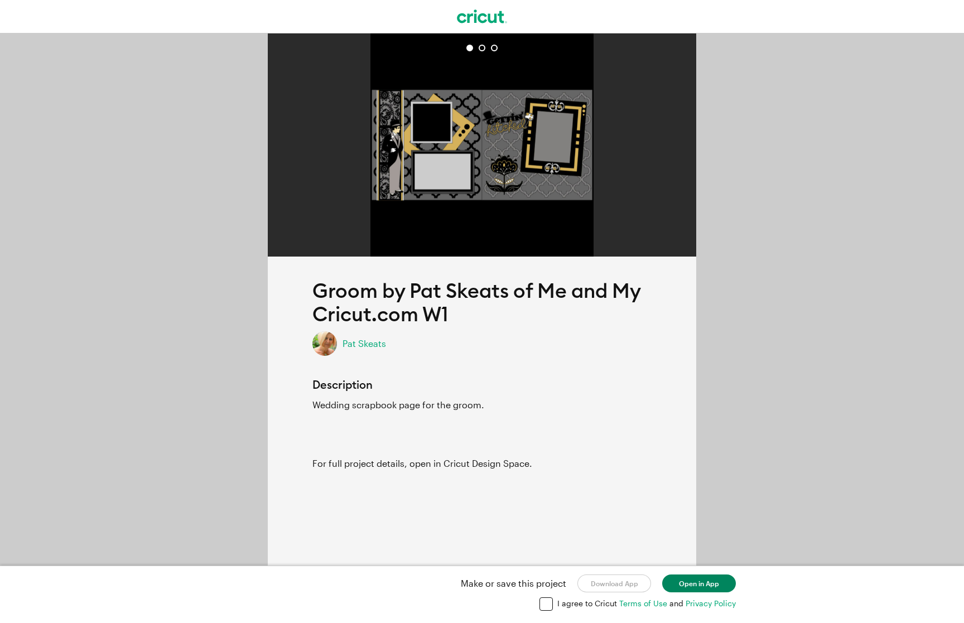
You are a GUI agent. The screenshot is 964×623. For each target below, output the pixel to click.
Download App (614, 583)
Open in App (699, 583)
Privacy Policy (711, 603)
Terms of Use (644, 603)
